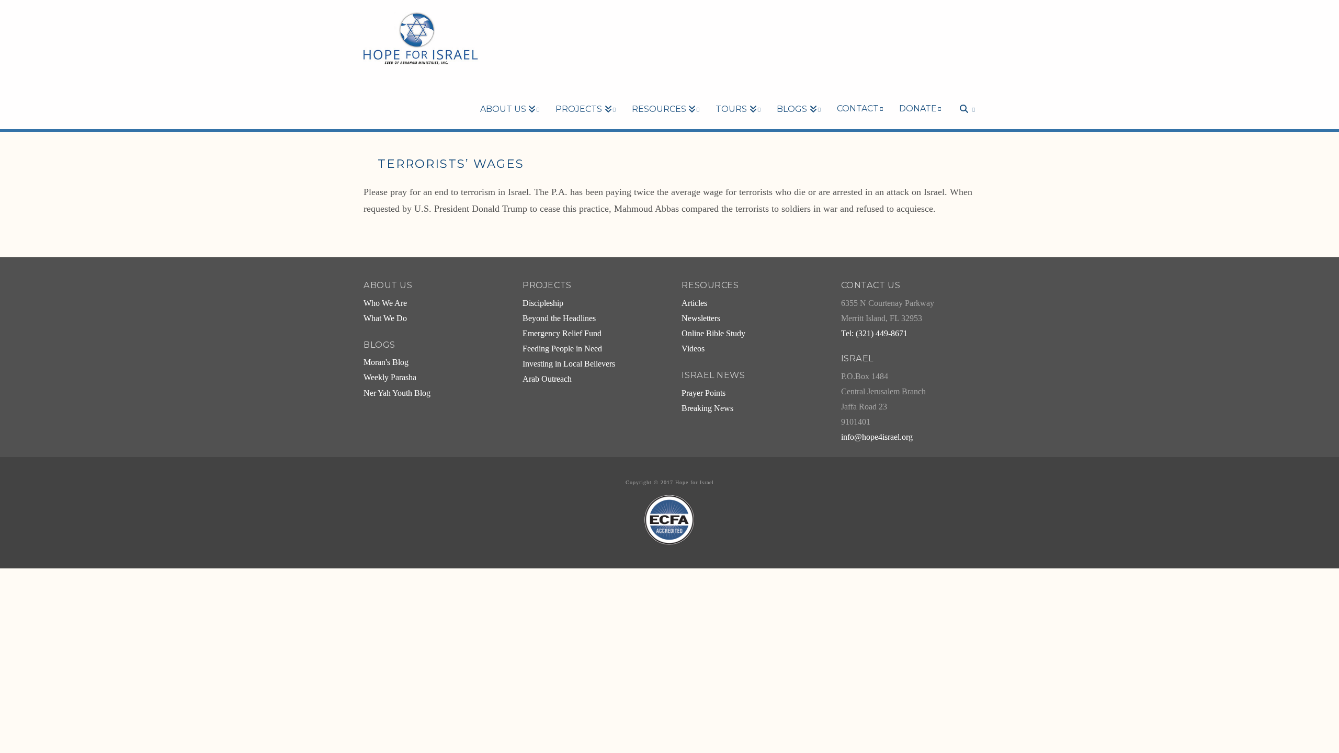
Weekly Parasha (390, 377)
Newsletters (701, 318)
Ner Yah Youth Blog (397, 393)
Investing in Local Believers (569, 364)
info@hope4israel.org (877, 437)
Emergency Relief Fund (562, 333)
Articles (694, 303)
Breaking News (707, 408)
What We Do (385, 318)
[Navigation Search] (962, 91)
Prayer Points (703, 393)
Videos (693, 348)
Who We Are (385, 303)
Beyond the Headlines (559, 318)
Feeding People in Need (562, 348)
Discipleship (543, 303)
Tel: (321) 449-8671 (874, 333)
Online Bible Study (713, 333)
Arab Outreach (547, 379)
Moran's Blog (386, 362)
